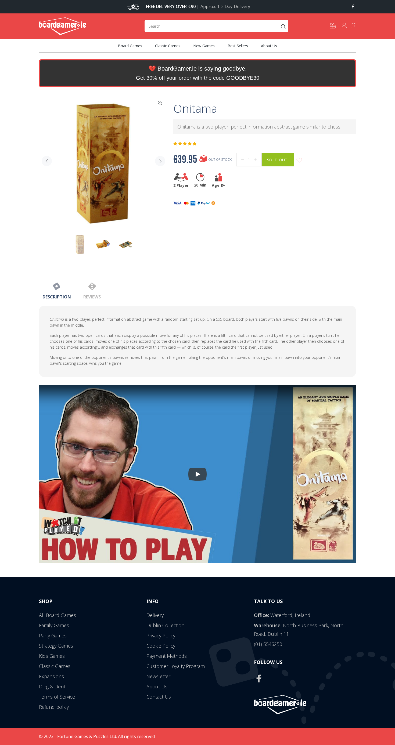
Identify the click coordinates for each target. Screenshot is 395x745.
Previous (47, 161)
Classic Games (54, 666)
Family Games (54, 625)
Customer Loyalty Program (175, 666)
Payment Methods (166, 656)
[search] (216, 26)
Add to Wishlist (299, 160)
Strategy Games (56, 645)
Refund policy (54, 707)
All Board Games (57, 615)
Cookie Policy (160, 645)
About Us (156, 686)
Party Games (53, 635)
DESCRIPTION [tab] (56, 297)
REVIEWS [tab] (92, 297)
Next (160, 161)
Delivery (155, 615)
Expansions (51, 676)
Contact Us (158, 696)
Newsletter (158, 676)
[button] (185, 143)
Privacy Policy (160, 635)
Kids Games (52, 656)
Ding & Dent (52, 686)
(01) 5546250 (268, 644)
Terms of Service (57, 696)
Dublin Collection (165, 625)
